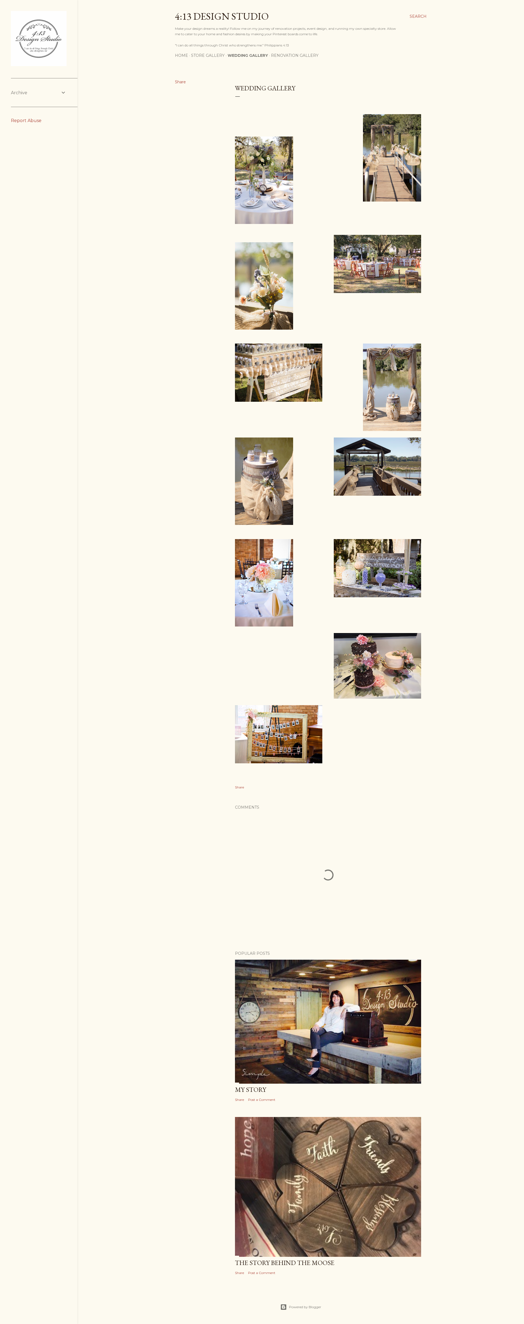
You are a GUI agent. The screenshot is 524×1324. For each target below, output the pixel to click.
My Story (250, 1089)
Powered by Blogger (305, 1307)
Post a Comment (261, 1100)
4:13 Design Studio (222, 16)
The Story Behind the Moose (284, 1262)
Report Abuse (26, 120)
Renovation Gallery (294, 55)
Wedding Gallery (248, 55)
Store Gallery (208, 55)
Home (181, 55)
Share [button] (180, 81)
